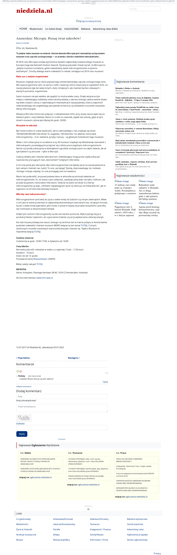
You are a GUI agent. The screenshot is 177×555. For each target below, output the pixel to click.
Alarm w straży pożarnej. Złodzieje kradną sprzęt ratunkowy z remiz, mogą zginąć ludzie (135, 120)
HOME (23, 28)
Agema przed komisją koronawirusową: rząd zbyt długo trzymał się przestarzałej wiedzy (149, 211)
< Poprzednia (23, 357)
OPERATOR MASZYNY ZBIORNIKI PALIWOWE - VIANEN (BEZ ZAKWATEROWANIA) (133, 482)
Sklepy (56, 534)
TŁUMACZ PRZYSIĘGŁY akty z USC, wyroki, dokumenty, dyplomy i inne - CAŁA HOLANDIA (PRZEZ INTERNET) (86, 461)
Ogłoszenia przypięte (137, 534)
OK (93, 3)
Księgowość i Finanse (100, 529)
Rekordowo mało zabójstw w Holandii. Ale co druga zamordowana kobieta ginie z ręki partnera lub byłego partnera (149, 191)
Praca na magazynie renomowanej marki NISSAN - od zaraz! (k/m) (135, 474)
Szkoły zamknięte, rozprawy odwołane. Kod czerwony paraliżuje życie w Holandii (136, 162)
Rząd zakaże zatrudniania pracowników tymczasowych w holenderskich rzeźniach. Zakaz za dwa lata (137, 141)
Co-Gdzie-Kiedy (53, 28)
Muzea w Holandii (22, 43)
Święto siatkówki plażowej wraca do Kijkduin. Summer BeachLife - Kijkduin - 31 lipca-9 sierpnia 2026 (137, 98)
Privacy (157, 553)
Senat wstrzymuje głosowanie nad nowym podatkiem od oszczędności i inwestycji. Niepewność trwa (137, 151)
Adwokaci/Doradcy (99, 519)
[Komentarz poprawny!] (17, 372)
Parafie (56, 529)
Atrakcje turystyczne (26, 534)
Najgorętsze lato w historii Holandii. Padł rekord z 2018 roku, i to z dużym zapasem (125, 211)
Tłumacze (94, 524)
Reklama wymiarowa (137, 519)
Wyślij (22, 434)
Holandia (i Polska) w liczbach (127, 88)
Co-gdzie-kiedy (23, 519)
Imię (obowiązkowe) (26, 400)
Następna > (74, 357)
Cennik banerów (135, 524)
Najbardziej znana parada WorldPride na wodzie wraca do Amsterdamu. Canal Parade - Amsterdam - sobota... (137, 108)
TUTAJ (84, 225)
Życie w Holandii (24, 529)
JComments (61, 439)
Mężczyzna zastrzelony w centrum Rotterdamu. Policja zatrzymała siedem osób (137, 129)
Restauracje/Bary (61, 539)
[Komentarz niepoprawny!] (20, 372)
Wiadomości (36, 28)
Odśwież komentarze (23, 386)
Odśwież (20, 423)
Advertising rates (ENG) (105, 28)
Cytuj (105, 381)
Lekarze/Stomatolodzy (64, 524)
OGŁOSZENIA (71, 28)
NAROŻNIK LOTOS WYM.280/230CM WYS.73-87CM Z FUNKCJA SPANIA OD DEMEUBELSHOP (40, 469)
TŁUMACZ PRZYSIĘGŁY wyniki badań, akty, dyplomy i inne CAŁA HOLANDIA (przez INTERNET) (88, 469)
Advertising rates (135, 529)
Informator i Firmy (99, 539)
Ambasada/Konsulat (63, 519)
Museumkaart (40, 259)
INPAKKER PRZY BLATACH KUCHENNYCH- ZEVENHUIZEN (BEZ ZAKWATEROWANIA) (132, 489)
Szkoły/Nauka (96, 534)
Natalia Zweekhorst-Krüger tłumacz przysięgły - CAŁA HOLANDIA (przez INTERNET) (86, 477)
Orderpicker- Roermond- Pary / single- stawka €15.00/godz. (133, 467)
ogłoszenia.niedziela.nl (41, 477)
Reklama (85, 28)
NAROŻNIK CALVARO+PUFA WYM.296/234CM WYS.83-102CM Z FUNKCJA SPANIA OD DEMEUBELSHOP (37, 461)
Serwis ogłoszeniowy (137, 539)
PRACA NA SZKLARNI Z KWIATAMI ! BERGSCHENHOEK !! (129, 460)
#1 (17, 376)
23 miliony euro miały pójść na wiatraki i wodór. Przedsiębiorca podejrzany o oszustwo (125, 189)
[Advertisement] (138, 60)
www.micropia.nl (44, 277)
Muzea (19, 539)
